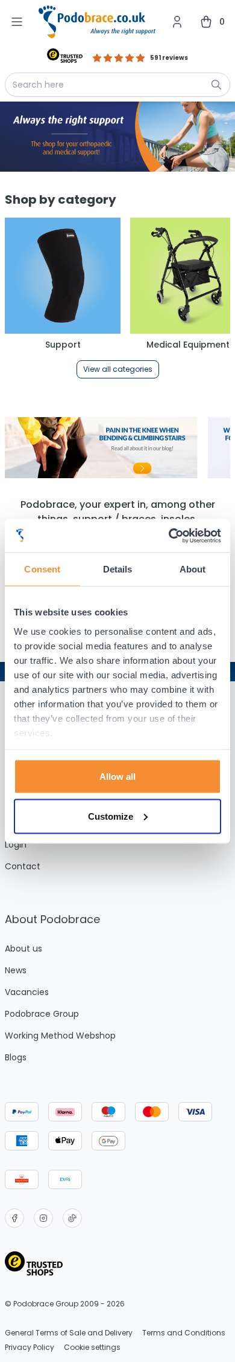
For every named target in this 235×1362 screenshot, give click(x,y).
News (16, 970)
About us (23, 948)
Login (16, 844)
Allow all (117, 776)
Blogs (16, 1057)
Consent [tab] (42, 569)
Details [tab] (118, 569)
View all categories (117, 369)
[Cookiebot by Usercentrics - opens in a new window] (169, 535)
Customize (110, 816)
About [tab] (193, 569)
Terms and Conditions (183, 1333)
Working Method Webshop (60, 1036)
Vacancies (27, 992)
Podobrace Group (42, 1014)
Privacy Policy (29, 1347)
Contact (22, 866)
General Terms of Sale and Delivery (69, 1333)
